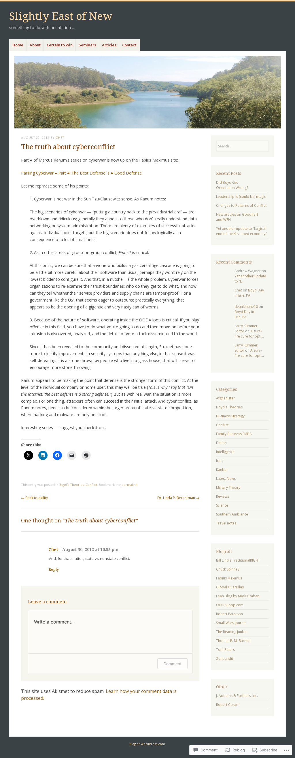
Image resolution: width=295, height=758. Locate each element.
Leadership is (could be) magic (241, 196)
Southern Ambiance (232, 514)
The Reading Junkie (231, 631)
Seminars (87, 45)
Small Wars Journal (231, 622)
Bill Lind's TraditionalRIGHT (238, 560)
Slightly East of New (61, 16)
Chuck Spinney (227, 569)
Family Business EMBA (234, 433)
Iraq (219, 460)
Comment (172, 663)
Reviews (222, 496)
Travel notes (226, 523)
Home (17, 45)
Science (222, 505)
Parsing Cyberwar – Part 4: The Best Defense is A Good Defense (81, 173)
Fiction (221, 442)
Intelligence (225, 451)
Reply (54, 570)
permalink (129, 484)
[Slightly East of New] (147, 92)
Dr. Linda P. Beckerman (178, 497)
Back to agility (34, 497)
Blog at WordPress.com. (147, 744)
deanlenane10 (246, 306)
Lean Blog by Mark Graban (237, 596)
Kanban (222, 469)
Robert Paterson (229, 613)
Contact (129, 45)
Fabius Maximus (229, 578)
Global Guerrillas (230, 587)
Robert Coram (227, 704)
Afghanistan (225, 398)
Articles (109, 45)
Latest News (226, 478)
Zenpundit (224, 658)
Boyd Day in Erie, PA (249, 293)
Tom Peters (225, 649)
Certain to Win (60, 45)
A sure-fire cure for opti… (249, 334)
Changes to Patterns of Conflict (241, 205)
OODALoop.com (229, 604)
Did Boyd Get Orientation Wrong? (232, 185)
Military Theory (228, 487)
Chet (60, 137)
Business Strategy (230, 416)
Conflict (91, 484)
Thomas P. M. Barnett (233, 640)
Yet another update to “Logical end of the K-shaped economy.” (241, 231)
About (35, 45)
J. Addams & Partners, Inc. (237, 695)
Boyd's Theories (71, 484)
